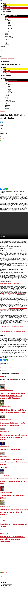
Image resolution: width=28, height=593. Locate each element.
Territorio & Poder (6, 6)
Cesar (9, 23)
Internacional (7, 41)
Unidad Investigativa (7, 11)
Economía (7, 34)
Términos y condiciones (7, 584)
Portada (4, 3)
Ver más (4, 14)
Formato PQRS (5, 587)
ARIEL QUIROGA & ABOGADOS (11, 16)
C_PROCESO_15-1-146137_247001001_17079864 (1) (10, 284)
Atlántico (9, 20)
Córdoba (9, 25)
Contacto (4, 582)
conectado (11, 379)
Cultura (6, 33)
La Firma (4, 13)
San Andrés (10, 28)
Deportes (7, 31)
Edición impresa (8, 36)
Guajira (9, 27)
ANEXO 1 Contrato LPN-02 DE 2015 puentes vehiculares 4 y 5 (12, 326)
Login (18, 373)
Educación (7, 39)
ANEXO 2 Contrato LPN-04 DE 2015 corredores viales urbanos (12, 331)
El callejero (5, 5)
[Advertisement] (14, 558)
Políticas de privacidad (7, 585)
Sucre (9, 30)
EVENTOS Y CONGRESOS (10, 37)
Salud (6, 42)
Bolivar (9, 22)
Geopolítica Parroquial (7, 8)
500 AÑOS (7, 17)
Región (6, 19)
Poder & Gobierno (6, 9)
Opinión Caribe (3, 139)
